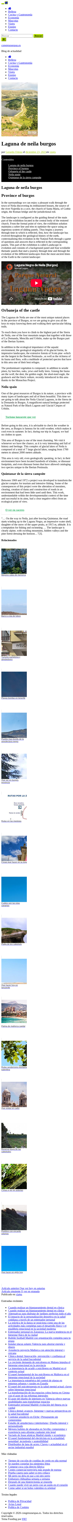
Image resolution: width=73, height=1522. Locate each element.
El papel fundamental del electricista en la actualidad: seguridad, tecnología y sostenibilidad (36, 1440)
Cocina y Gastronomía (20, 14)
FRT (24, 1519)
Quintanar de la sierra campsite (24, 177)
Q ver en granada (20, 1291)
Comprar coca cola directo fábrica (26, 1466)
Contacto (13, 29)
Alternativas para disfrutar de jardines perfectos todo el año (39, 1313)
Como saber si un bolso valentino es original (32, 1488)
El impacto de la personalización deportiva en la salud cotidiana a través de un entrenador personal (37, 1318)
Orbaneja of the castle (20, 171)
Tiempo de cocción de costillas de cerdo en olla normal (37, 1460)
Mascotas (13, 20)
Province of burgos (18, 168)
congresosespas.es (11, 45)
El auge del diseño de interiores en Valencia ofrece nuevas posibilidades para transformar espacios (39, 1400)
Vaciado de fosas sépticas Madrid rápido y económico (37, 1435)
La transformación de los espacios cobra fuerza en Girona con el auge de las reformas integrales (39, 1394)
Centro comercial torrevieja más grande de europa (34, 1469)
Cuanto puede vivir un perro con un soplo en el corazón (38, 1485)
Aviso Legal (14, 1504)
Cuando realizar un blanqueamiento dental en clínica (36, 1310)
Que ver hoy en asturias (23, 1288)
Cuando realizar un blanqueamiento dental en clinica (36, 1307)
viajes (53, 152)
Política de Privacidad (19, 1501)
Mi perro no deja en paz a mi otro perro (29, 1475)
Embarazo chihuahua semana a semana (29, 1478)
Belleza (12, 11)
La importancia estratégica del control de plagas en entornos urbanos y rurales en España (35, 1382)
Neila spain (14, 174)
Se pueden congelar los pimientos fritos (29, 1463)
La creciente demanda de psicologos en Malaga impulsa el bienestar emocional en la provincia (39, 1364)
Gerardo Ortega (14, 152)
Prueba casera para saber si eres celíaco (29, 1472)
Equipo (12, 26)
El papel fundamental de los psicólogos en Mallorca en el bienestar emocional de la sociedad (38, 1376)
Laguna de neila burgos (20, 165)
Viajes (11, 23)
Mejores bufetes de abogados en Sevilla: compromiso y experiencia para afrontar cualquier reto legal (37, 1431)
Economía (13, 17)
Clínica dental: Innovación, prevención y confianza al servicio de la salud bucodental (36, 1358)
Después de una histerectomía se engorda (30, 1481)
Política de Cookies (18, 1507)
